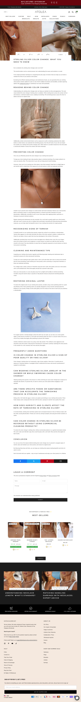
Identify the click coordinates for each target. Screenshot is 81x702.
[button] (77, 698)
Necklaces (45, 16)
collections (54, 18)
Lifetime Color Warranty (50, 632)
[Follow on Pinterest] (8, 643)
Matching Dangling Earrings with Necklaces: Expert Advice (58, 595)
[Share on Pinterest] (47, 461)
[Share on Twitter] (33, 461)
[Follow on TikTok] (16, 643)
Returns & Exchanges (9, 662)
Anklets (36, 18)
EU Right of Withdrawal (10, 673)
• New (36, 16)
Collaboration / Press (49, 635)
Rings (45, 654)
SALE (29, 16)
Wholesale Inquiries (48, 637)
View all (40, 558)
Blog (45, 643)
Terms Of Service (8, 665)
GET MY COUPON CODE (40, 692)
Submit (40, 499)
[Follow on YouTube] (12, 643)
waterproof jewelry (24, 83)
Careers (45, 640)
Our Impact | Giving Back (50, 627)
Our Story (46, 624)
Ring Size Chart (7, 670)
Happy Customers (48, 629)
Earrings (72, 16)
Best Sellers (10, 16)
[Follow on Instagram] (5, 643)
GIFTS (44, 18)
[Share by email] (60, 461)
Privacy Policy (42, 475)
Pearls (62, 16)
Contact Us (6, 654)
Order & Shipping (8, 660)
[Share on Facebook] (20, 461)
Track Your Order (8, 657)
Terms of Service (53, 475)
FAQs (5, 652)
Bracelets (26, 18)
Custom (21, 16)
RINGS (55, 16)
